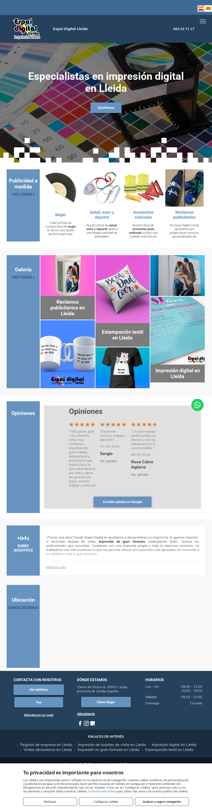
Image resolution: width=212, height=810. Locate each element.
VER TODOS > (23, 194)
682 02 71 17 (183, 29)
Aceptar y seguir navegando (162, 802)
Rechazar (50, 802)
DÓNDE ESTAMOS (23, 607)
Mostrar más (56, 567)
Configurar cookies (106, 802)
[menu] (203, 21)
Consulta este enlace (102, 791)
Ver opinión (108, 461)
